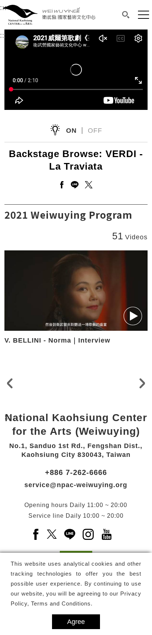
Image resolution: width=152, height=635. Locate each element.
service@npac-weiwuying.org (75, 485)
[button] (126, 14)
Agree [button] (76, 621)
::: (3, 35)
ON (71, 130)
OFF (95, 130)
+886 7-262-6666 (76, 472)
